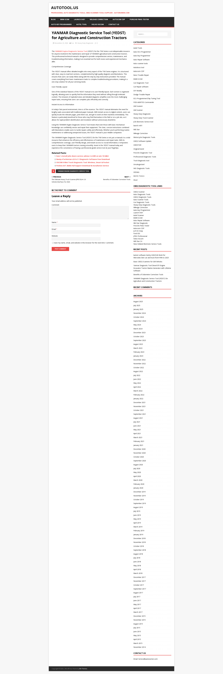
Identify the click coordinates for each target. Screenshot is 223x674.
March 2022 (137, 391)
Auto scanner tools (140, 63)
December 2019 (139, 492)
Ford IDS (136, 233)
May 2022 (137, 383)
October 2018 (138, 546)
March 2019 (137, 527)
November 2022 (139, 363)
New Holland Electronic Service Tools (147, 244)
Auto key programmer (61, 24)
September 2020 (139, 461)
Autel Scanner (138, 215)
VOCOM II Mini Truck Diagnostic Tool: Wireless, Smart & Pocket (82, 162)
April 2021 (137, 433)
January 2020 (138, 488)
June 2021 (137, 426)
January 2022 (138, 398)
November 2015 (139, 620)
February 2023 (138, 352)
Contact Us (113, 24)
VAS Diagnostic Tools (141, 168)
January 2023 (138, 356)
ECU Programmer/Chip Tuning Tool (146, 98)
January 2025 (138, 309)
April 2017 (137, 608)
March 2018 (137, 573)
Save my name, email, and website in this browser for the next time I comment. (84, 243)
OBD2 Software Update (142, 141)
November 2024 (139, 313)
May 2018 (137, 565)
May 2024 (137, 325)
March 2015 (137, 643)
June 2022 (137, 379)
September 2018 (139, 550)
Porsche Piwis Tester (139, 19)
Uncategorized (138, 164)
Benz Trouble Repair (141, 75)
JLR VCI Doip (138, 231)
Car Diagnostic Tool (140, 83)
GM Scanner (138, 110)
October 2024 (138, 317)
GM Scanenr (138, 106)
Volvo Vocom (98, 24)
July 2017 (136, 597)
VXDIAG (136, 172)
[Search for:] (152, 34)
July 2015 (136, 628)
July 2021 (136, 422)
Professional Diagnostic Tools (144, 157)
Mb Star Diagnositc (140, 223)
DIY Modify (137, 91)
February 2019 (138, 530)
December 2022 (139, 360)
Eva (72, 43)
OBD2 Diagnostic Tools (142, 197)
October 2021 (138, 410)
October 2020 (138, 457)
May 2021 (137, 430)
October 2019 (138, 499)
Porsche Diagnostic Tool (142, 153)
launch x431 (137, 125)
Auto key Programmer (141, 56)
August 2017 (138, 593)
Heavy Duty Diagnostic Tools (144, 205)
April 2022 (137, 387)
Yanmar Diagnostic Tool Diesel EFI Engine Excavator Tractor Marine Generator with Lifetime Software (152, 268)
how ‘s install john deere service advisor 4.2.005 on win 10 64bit (82, 156)
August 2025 (138, 301)
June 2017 (137, 600)
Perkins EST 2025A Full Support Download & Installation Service (82, 166)
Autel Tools (137, 48)
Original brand (138, 149)
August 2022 (138, 371)
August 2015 (138, 624)
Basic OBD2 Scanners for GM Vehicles (147, 261)
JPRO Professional (140, 236)
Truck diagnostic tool (141, 160)
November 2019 (139, 496)
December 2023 (139, 332)
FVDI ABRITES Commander (143, 102)
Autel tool (81, 24)
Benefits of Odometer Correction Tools (148, 274)
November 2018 (139, 542)
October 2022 (138, 367)
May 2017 (137, 604)
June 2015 (137, 631)
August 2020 (138, 465)
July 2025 (136, 305)
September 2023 (139, 340)
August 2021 (138, 418)
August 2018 (138, 554)
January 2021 (138, 445)
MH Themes (83, 669)
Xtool (135, 180)
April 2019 (137, 523)
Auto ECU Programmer (142, 52)
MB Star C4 (137, 241)
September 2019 (139, 503)
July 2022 (136, 375)
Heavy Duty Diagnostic (85, 43)
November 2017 (139, 581)
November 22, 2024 (61, 43)
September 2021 (139, 414)
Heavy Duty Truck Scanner (143, 118)
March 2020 (137, 480)
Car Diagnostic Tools (141, 202)
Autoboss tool (138, 67)
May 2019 (137, 519)
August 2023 (138, 344)
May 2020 (137, 472)
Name (54, 222)
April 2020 (137, 476)
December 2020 (139, 449)
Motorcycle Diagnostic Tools (144, 137)
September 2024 (139, 321)
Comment (55, 205)
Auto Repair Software (141, 59)
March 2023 (137, 348)
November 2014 (139, 647)
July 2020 (136, 468)
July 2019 (136, 511)
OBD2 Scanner (139, 192)
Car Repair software (140, 87)
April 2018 (137, 569)
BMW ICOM (64, 19)
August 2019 (138, 507)
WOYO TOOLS (138, 176)
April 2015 (137, 639)
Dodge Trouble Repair (141, 94)
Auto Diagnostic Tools (141, 194)
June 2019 (137, 515)
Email (54, 229)
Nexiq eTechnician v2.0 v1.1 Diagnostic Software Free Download (83, 159)
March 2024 (137, 329)
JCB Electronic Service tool (143, 122)
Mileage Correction (99, 19)
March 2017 (137, 612)
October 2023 (138, 336)
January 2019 (138, 534)
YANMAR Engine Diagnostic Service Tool (71, 51)
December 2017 (139, 577)
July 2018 (136, 558)
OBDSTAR (137, 145)
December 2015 (139, 616)
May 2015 (137, 635)
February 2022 (138, 395)
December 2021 (139, 402)
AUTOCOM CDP (119, 19)
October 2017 (138, 585)
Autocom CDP (138, 71)
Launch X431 (79, 19)
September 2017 (139, 589)
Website (55, 236)
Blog (53, 19)
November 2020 (139, 453)
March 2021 (137, 437)
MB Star (136, 129)
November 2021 (139, 406)
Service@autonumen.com (148, 659)
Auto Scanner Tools (140, 200)
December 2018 (139, 538)
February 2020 (138, 484)
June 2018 (137, 562)
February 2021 (138, 441)
